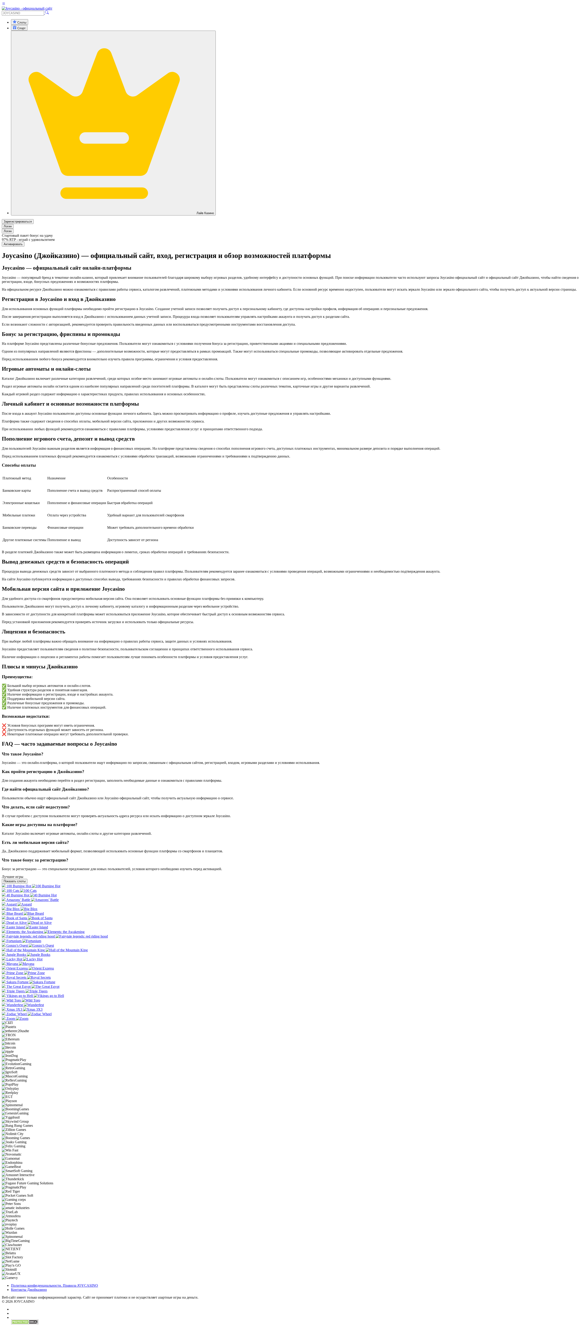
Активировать (13, 244)
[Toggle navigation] (3, 4)
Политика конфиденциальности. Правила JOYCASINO (54, 1285)
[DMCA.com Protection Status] (24, 1323)
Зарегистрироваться (18, 221)
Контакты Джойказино (29, 1290)
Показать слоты (15, 881)
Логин (8, 226)
